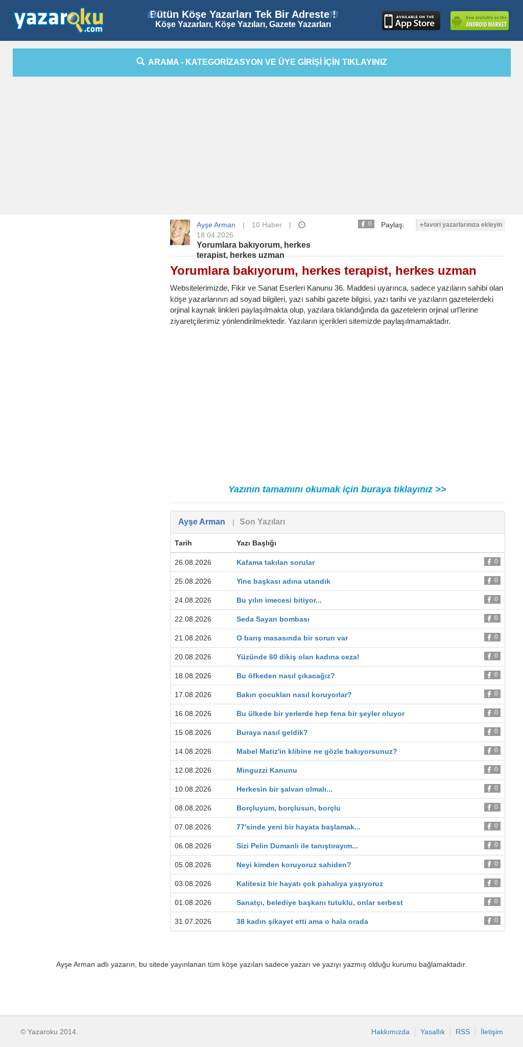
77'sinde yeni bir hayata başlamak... (298, 827)
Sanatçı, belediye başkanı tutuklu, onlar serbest (319, 902)
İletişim (492, 1032)
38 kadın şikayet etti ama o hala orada (302, 921)
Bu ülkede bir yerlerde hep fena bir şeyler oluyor (320, 713)
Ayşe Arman (216, 225)
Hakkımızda (390, 1032)
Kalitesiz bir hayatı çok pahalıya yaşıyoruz (309, 883)
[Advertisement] (261, 148)
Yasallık (432, 1032)
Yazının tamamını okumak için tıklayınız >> (337, 489)
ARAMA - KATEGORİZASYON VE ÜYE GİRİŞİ (266, 62)
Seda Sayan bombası (273, 619)
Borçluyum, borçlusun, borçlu (288, 808)
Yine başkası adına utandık (283, 581)
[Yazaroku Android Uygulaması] (479, 20)
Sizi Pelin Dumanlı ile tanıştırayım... (297, 846)
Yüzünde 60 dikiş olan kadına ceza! (298, 657)
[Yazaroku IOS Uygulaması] (411, 20)
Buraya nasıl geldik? (272, 732)
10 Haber (267, 225)
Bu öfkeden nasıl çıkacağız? (285, 676)
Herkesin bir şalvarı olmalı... (284, 789)
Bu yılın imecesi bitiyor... (279, 600)
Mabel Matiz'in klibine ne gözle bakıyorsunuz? (316, 751)
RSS (463, 1032)
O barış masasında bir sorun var (292, 638)
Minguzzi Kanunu (266, 770)
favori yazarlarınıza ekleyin (463, 224)
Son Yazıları (262, 521)
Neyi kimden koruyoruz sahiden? (293, 865)
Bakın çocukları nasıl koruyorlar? (294, 695)
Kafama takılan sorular (275, 562)
